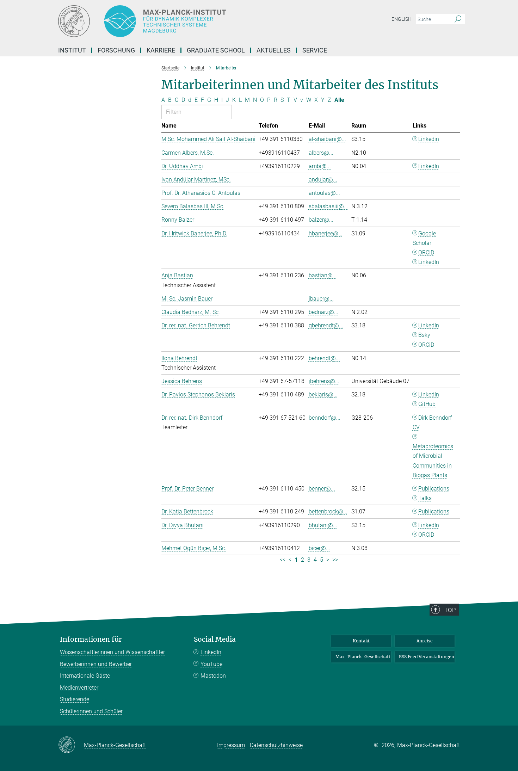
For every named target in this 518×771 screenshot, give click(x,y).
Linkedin (428, 139)
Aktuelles (274, 50)
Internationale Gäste (85, 675)
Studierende (74, 699)
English (401, 19)
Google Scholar (424, 238)
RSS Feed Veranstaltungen (426, 656)
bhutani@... (323, 525)
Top (450, 609)
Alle (339, 100)
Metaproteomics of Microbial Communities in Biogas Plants (433, 461)
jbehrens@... (324, 381)
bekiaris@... (323, 394)
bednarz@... (323, 312)
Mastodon (213, 675)
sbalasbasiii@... (328, 206)
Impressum (231, 745)
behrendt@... (324, 358)
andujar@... (323, 179)
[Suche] (458, 19)
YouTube (211, 664)
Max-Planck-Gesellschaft (362, 656)
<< (282, 559)
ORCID (426, 252)
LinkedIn (428, 166)
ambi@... (320, 166)
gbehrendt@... (326, 325)
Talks (425, 498)
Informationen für (91, 639)
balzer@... (321, 219)
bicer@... (319, 548)
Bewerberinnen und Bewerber (96, 664)
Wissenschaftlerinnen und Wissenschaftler (112, 652)
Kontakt (361, 640)
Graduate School (216, 50)
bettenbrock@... (328, 511)
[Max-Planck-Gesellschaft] (71, 745)
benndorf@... (324, 417)
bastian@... (323, 275)
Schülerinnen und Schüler (91, 711)
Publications (433, 488)
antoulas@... (324, 193)
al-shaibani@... (327, 139)
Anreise (425, 640)
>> (335, 559)
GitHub (427, 404)
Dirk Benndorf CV (432, 422)
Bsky (424, 335)
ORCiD (426, 344)
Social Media (215, 639)
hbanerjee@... (326, 233)
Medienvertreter (79, 687)
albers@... (321, 152)
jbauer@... (321, 298)
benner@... (322, 488)
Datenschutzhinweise (276, 745)
